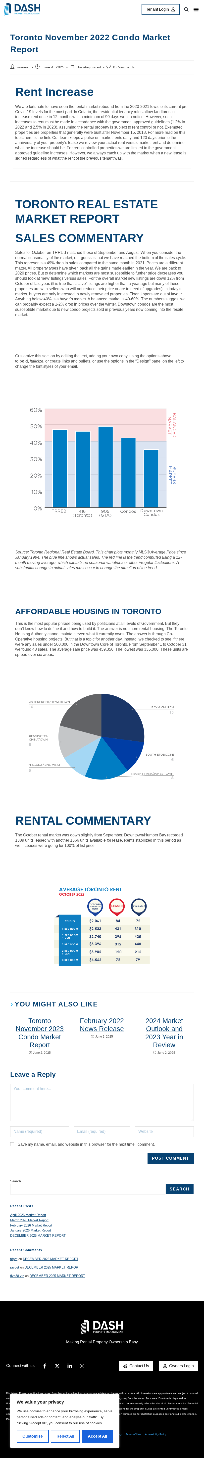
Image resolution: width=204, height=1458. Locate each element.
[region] (64, 1421)
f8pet (13, 1259)
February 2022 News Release (102, 1025)
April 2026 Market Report (28, 1215)
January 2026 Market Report (30, 1230)
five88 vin (17, 1276)
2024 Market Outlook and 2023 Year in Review (164, 1033)
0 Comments (124, 67)
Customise (32, 1436)
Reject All (65, 1436)
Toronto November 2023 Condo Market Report (40, 1033)
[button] (196, 9)
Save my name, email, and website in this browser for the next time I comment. (86, 1144)
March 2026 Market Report (29, 1220)
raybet (14, 1267)
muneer (23, 67)
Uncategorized (88, 67)
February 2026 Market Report (31, 1225)
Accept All (97, 1436)
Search (15, 1181)
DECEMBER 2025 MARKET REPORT (38, 1235)
